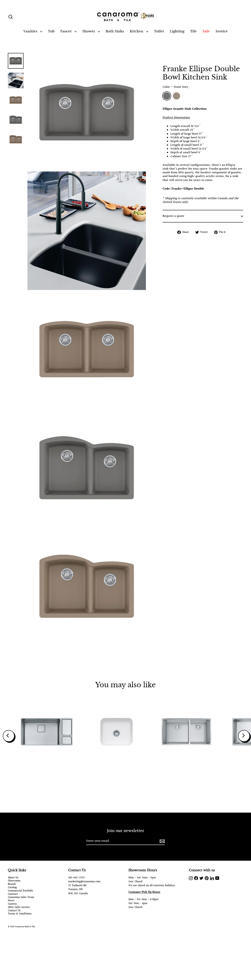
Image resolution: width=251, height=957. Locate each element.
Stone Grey (167, 96)
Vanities (30, 31)
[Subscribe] (161, 841)
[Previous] (9, 736)
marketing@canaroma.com (84, 882)
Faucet (66, 31)
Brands (12, 884)
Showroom (14, 881)
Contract (13, 894)
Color (175, 87)
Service (222, 31)
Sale (206, 31)
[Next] (244, 736)
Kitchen (137, 31)
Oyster (176, 96)
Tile (193, 31)
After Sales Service (19, 907)
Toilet (159, 31)
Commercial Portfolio (20, 891)
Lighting (177, 31)
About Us (13, 878)
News (11, 900)
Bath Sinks (115, 31)
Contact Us (14, 910)
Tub (51, 31)
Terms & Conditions (20, 914)
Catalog (12, 887)
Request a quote (173, 216)
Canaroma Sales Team (21, 897)
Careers (12, 904)
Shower (89, 31)
